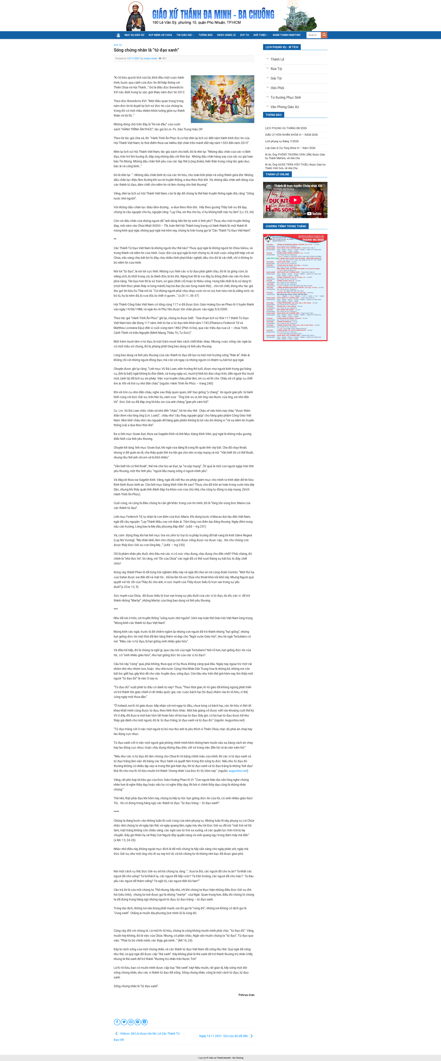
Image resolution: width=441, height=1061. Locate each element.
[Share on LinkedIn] (144, 1022)
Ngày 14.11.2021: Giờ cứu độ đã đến (224, 1036)
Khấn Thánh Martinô (286, 35)
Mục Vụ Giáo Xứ (134, 35)
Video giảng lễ (226, 35)
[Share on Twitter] (124, 1022)
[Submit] (324, 35)
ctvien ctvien (150, 58)
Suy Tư (118, 45)
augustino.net (238, 771)
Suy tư (244, 35)
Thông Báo (205, 35)
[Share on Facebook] (117, 1022)
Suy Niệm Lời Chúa (160, 35)
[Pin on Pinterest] (138, 1022)
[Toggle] (267, 58)
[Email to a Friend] (131, 1022)
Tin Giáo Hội (184, 35)
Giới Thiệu (259, 35)
